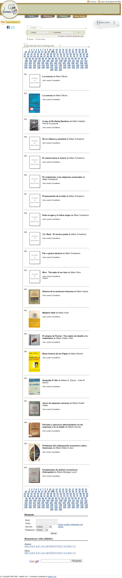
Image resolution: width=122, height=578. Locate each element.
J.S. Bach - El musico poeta (55, 234)
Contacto (93, 2)
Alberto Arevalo (74, 427)
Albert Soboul (82, 291)
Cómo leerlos (41, 39)
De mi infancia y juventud (54, 139)
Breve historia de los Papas (55, 354)
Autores (31, 39)
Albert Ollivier (61, 76)
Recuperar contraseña (65, 36)
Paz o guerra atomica (52, 253)
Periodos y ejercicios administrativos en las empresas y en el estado (62, 426)
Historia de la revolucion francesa (57, 291)
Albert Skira (76, 272)
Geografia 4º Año (50, 380)
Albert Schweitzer (76, 139)
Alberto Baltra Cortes (64, 448)
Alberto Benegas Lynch (67, 472)
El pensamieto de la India (54, 196)
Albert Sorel (63, 313)
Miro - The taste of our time (54, 272)
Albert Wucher (77, 354)
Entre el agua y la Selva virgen (56, 215)
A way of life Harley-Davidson (55, 121)
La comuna (47, 76)
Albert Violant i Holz (64, 338)
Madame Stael (48, 313)
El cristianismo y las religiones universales (62, 177)
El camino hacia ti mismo (54, 158)
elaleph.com (52, 576)
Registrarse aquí (78, 36)
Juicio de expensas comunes (55, 403)
